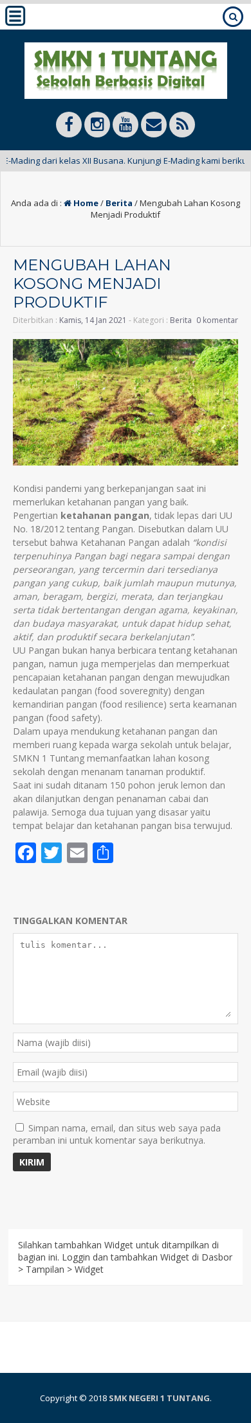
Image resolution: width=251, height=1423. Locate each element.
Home (84, 203)
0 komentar (217, 320)
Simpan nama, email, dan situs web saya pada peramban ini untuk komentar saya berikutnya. (117, 1134)
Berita (119, 203)
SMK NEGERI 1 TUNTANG (159, 1398)
